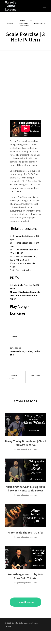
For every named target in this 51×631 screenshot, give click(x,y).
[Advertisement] (25, 77)
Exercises (18, 313)
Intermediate (22, 23)
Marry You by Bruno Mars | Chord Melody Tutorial (25, 443)
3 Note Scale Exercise (21, 285)
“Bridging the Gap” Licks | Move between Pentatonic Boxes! (25, 488)
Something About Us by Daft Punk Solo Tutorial (25, 576)
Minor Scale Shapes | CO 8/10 (25, 532)
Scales (28, 351)
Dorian (33, 291)
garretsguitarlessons (27, 449)
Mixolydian (23, 291)
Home (22, 21)
